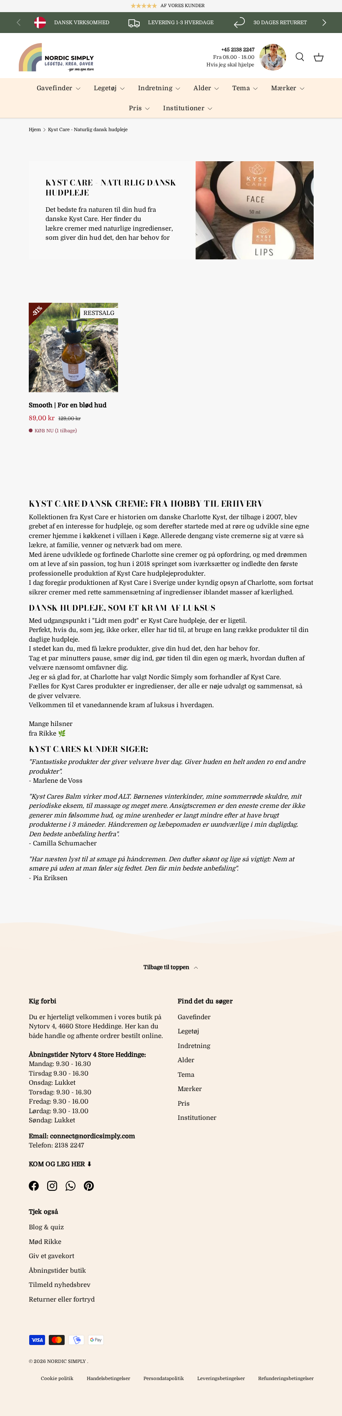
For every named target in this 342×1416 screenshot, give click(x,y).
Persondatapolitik (163, 1378)
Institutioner (197, 1118)
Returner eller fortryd (62, 1299)
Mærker (190, 1089)
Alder (186, 1060)
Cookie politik (57, 1378)
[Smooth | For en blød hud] (73, 347)
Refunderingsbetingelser (286, 1378)
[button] (318, 57)
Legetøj (188, 1031)
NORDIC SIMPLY (66, 1361)
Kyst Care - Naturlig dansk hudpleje (88, 129)
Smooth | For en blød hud (67, 405)
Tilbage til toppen (167, 967)
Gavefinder (194, 1017)
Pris (184, 1103)
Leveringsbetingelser (221, 1378)
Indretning (194, 1046)
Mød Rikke (45, 1242)
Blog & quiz (46, 1227)
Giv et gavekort (51, 1256)
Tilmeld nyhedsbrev (60, 1285)
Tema (186, 1074)
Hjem (35, 129)
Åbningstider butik (57, 1270)
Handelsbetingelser (108, 1378)
